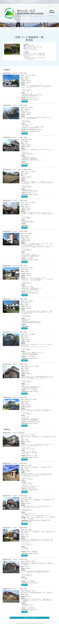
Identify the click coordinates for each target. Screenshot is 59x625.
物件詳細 (24, 101)
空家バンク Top (27, 28)
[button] (29, 618)
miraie (20, 28)
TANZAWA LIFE (13, 28)
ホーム (5, 28)
